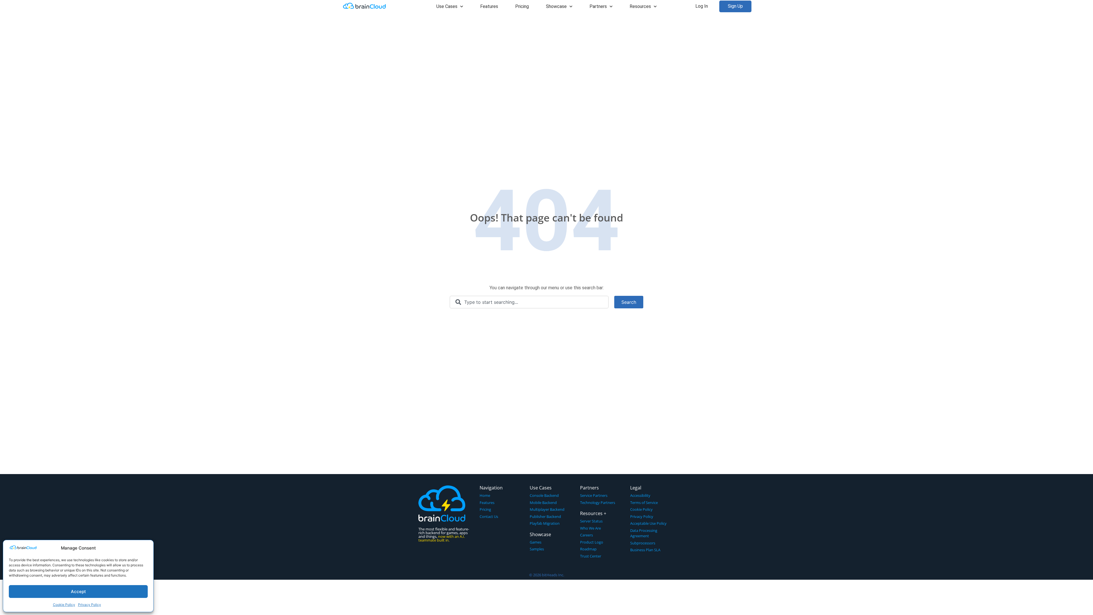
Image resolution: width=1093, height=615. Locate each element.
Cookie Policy (64, 604)
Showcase (556, 6)
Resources (640, 6)
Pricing (522, 6)
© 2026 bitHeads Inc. (546, 574)
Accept (78, 591)
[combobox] (529, 302)
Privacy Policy (89, 604)
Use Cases (446, 6)
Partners (598, 6)
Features (489, 6)
